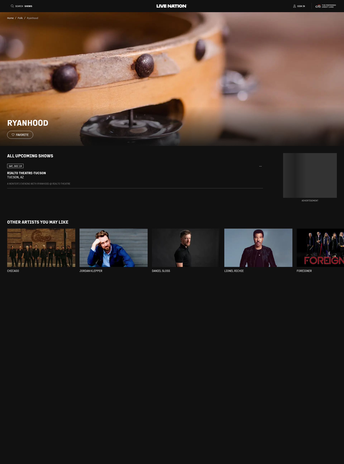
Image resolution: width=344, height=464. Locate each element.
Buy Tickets (239, 175)
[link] (135, 174)
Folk (20, 18)
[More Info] (260, 166)
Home (10, 18)
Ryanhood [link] (32, 18)
